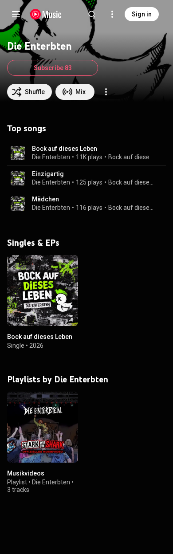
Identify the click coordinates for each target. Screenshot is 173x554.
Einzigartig (48, 173)
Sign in (142, 14)
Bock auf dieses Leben (64, 148)
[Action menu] (106, 92)
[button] (18, 153)
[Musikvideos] (42, 427)
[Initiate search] (92, 14)
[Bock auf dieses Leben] (42, 290)
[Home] (46, 14)
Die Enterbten (51, 157)
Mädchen (45, 199)
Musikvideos (25, 473)
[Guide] (16, 14)
